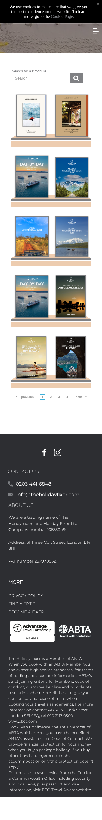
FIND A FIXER (22, 603)
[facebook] (44, 453)
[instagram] (58, 453)
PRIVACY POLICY (25, 595)
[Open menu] (96, 31)
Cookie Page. (62, 16)
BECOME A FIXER (26, 611)
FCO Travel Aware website (66, 789)
